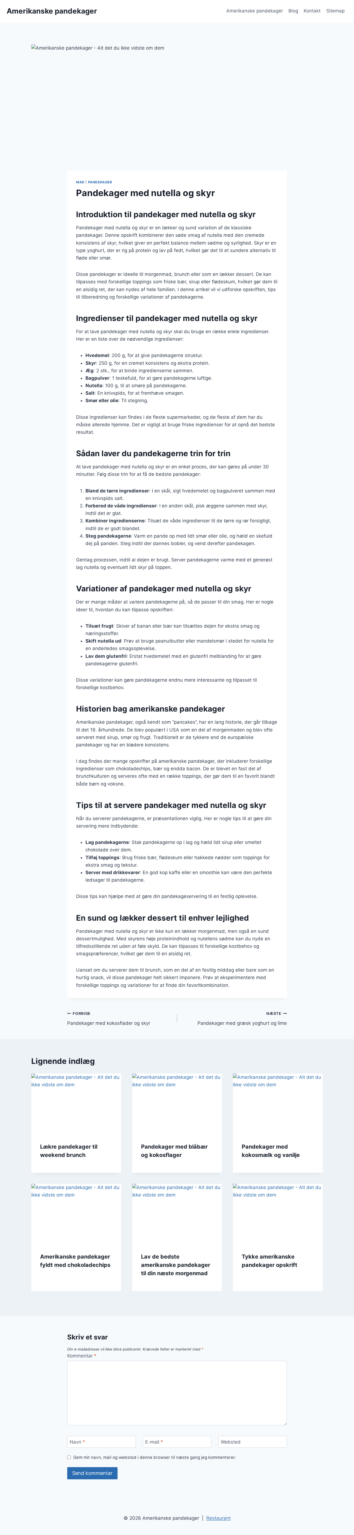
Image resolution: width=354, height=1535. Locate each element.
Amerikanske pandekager (254, 11)
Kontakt (312, 11)
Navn (77, 1442)
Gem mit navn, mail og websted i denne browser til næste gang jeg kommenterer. (154, 1457)
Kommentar (82, 1356)
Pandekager (100, 182)
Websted (231, 1442)
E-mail (154, 1442)
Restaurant (218, 1518)
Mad (80, 182)
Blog (293, 11)
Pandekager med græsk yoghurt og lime (242, 1018)
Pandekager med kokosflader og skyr (108, 1018)
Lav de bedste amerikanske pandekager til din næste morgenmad (175, 1265)
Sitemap (335, 11)
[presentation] (76, 1103)
